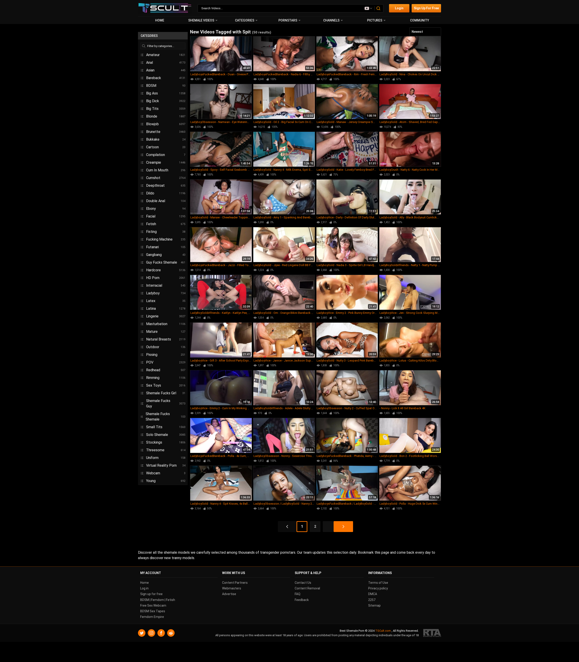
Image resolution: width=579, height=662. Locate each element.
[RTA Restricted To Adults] (432, 633)
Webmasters (231, 588)
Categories (244, 20)
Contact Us (303, 582)
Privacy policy (378, 588)
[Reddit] (171, 633)
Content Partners (235, 582)
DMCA (372, 594)
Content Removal (307, 588)
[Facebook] (161, 633)
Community (419, 20)
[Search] (378, 8)
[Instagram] (151, 633)
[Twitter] (141, 633)
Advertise (229, 594)
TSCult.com (383, 631)
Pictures (374, 20)
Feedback (302, 600)
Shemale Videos (201, 20)
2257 (371, 600)
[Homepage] (165, 8)
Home (159, 20)
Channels (331, 20)
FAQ (297, 594)
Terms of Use (378, 582)
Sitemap (374, 605)
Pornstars (287, 20)
